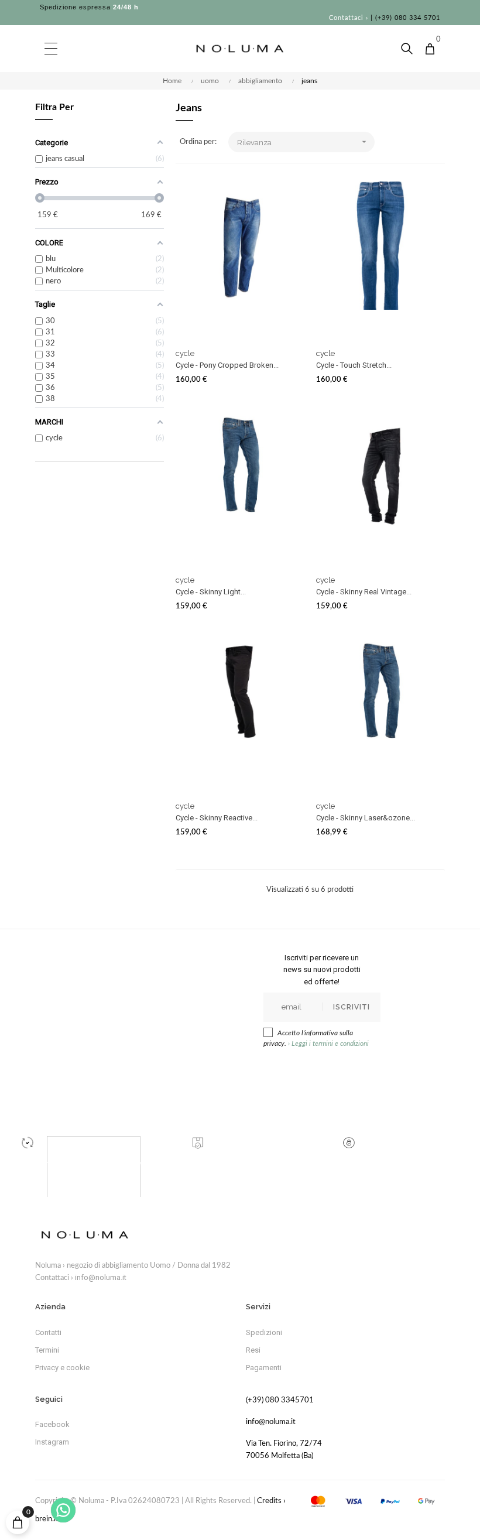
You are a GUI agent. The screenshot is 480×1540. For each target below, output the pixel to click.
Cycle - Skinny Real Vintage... (364, 591)
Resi (253, 1350)
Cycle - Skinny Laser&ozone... (365, 817)
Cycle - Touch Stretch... (354, 365)
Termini (47, 1350)
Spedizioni (264, 1332)
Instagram (52, 1442)
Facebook (52, 1424)
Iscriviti (351, 1007)
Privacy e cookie (62, 1367)
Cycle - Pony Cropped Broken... (227, 365)
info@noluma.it (100, 1277)
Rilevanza (303, 142)
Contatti (48, 1332)
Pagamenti (264, 1367)
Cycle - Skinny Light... (211, 591)
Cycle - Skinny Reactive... (217, 817)
